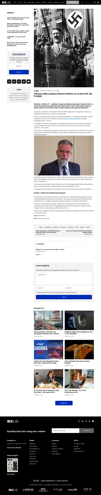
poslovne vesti (18, 97)
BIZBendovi (32, 458)
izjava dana (25, 95)
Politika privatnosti (79, 451)
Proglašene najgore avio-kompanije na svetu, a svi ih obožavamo (79, 333)
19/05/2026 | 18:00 (69, 365)
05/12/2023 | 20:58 (40, 251)
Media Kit (54, 446)
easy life (11, 95)
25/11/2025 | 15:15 (38, 336)
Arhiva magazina (56, 453)
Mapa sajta (77, 448)
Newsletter (55, 451)
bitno (18, 93)
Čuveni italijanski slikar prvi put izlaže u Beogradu (77, 362)
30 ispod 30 (13, 93)
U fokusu (36, 90)
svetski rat (56, 227)
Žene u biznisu (33, 446)
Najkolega (32, 443)
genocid (63, 227)
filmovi (16, 95)
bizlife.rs (57, 484)
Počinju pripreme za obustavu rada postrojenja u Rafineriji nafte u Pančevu (46, 333)
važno (12, 99)
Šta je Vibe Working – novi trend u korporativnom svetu (75, 391)
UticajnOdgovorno (34, 448)
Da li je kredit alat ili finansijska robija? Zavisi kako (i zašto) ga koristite (46, 391)
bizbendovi (23, 93)
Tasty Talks (32, 456)
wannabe (17, 99)
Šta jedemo (32, 451)
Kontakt (76, 446)
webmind (23, 99)
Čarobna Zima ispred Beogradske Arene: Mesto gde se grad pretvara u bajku (46, 362)
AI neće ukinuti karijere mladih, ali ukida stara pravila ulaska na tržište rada (18, 31)
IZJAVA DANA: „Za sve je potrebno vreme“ (16, 37)
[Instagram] (9, 81)
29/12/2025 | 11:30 (38, 395)
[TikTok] (24, 81)
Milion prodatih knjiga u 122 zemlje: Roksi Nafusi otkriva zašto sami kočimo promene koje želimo (18, 25)
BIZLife (44, 90)
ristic (76, 227)
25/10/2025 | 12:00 (69, 395)
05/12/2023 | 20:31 (51, 90)
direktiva (70, 227)
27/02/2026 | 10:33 (69, 336)
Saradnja (54, 443)
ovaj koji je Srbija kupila (70, 119)
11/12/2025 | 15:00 (38, 365)
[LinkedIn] (14, 81)
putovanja (25, 97)
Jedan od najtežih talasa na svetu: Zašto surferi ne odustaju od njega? (18, 18)
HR (20, 95)
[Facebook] (19, 81)
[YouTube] (29, 81)
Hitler (41, 227)
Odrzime (11, 97)
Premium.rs (40, 484)
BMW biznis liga (33, 461)
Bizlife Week (32, 463)
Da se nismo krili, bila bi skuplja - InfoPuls (52, 249)
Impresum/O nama (79, 443)
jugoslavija (48, 227)
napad (82, 227)
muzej (87, 227)
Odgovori (38, 254)
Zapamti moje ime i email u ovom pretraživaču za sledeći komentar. (57, 292)
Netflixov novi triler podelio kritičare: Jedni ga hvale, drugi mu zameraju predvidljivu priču (17, 44)
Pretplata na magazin (57, 448)
